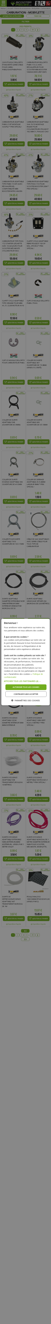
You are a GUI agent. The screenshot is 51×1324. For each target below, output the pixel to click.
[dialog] (25, 662)
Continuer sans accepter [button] (26, 694)
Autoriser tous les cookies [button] (26, 687)
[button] (25, 681)
